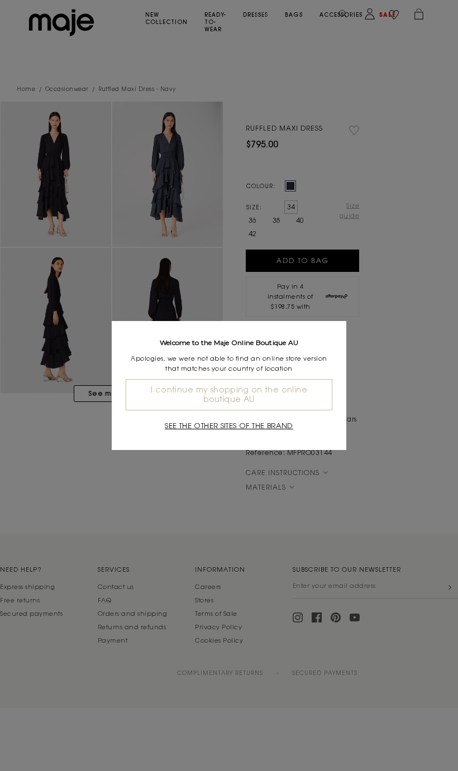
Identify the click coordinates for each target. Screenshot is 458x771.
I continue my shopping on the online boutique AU (229, 394)
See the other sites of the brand (229, 426)
